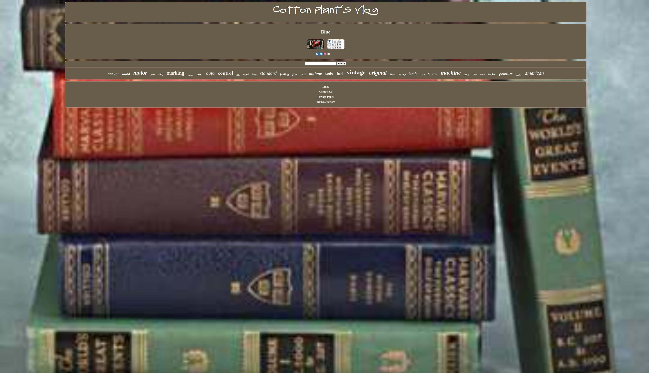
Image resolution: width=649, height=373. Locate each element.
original (378, 73)
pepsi (246, 74)
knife (413, 74)
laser (200, 74)
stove (482, 74)
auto (210, 73)
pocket (113, 74)
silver (303, 74)
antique (315, 73)
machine (451, 73)
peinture (506, 74)
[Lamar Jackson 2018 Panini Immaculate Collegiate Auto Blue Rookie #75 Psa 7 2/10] (315, 49)
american (534, 73)
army (467, 74)
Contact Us (325, 91)
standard (268, 73)
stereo (432, 74)
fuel (340, 73)
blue (254, 74)
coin (423, 74)
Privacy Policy (326, 96)
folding (284, 74)
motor (140, 72)
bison (392, 74)
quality (518, 75)
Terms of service (325, 101)
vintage (356, 72)
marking (175, 73)
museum (190, 75)
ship (238, 75)
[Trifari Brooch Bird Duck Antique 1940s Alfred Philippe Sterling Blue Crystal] (336, 49)
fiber (475, 74)
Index (325, 86)
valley (402, 74)
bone (153, 74)
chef (160, 74)
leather (492, 74)
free (294, 74)
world (126, 74)
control (225, 73)
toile (329, 73)
